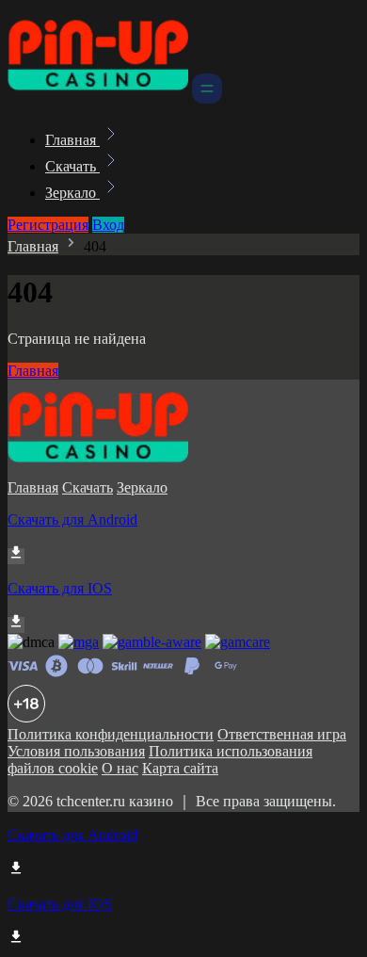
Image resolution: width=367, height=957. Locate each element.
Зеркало (72, 193)
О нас (120, 768)
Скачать (72, 166)
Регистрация (48, 225)
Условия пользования (76, 751)
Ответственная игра (281, 734)
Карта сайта (180, 768)
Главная (72, 140)
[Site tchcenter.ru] (98, 98)
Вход (108, 225)
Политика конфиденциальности (111, 734)
